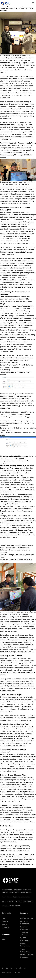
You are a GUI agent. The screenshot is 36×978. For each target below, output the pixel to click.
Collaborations (12, 143)
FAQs (3, 939)
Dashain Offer (10, 547)
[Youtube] (7, 968)
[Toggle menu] (33, 3)
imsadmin (3, 11)
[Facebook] (3, 968)
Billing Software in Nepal (20, 358)
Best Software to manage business (19, 857)
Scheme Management (16, 550)
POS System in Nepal (19, 862)
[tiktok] (20, 968)
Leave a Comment (24, 148)
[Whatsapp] (25, 968)
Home (4, 918)
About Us (5, 921)
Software (10, 545)
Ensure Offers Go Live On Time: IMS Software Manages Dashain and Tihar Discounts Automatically (16, 367)
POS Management (26, 918)
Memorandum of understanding (18, 145)
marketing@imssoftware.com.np (19, 897)
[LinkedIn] (16, 968)
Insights (10, 355)
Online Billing (23, 859)
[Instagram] (11, 968)
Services (4, 924)
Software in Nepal (20, 864)
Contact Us (5, 927)
